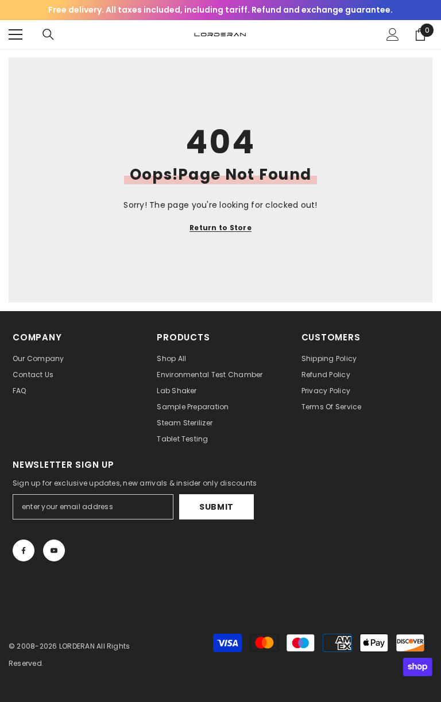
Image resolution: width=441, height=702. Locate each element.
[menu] (15, 34)
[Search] (48, 34)
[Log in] (392, 34)
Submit (216, 507)
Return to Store (220, 227)
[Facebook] (23, 550)
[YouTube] (54, 550)
